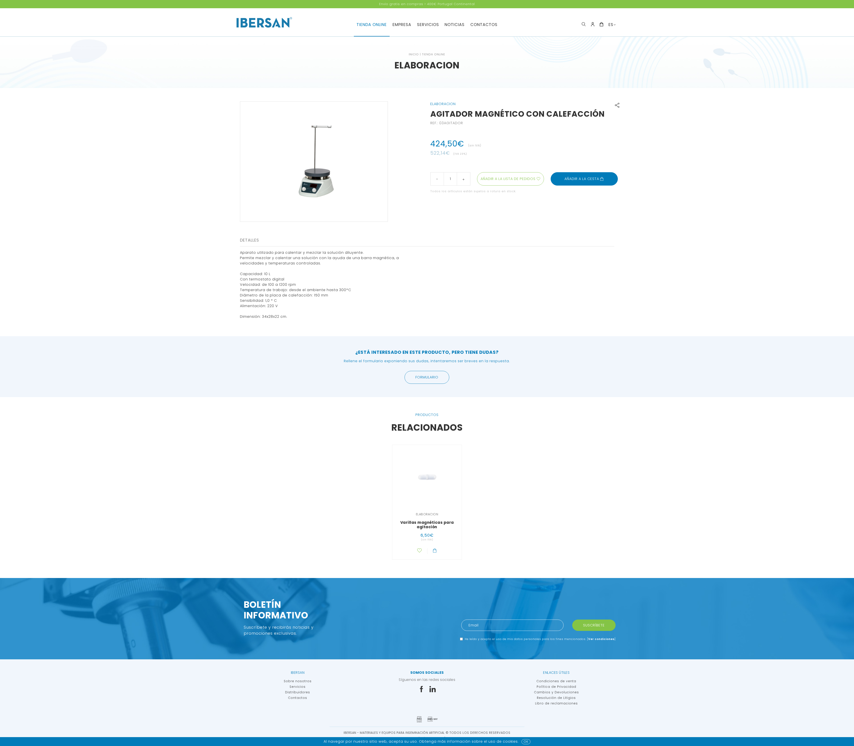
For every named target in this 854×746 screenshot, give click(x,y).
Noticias (455, 24)
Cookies (510, 741)
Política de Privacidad (556, 686)
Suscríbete (594, 625)
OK (526, 741)
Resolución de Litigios (556, 698)
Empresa (402, 24)
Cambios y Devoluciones (556, 692)
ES (610, 24)
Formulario (426, 377)
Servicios (298, 686)
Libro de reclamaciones (556, 703)
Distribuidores (297, 692)
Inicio (414, 54)
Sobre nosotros (298, 681)
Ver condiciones (601, 639)
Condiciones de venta (556, 681)
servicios (428, 24)
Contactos (483, 24)
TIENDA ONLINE (372, 24)
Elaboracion (427, 65)
